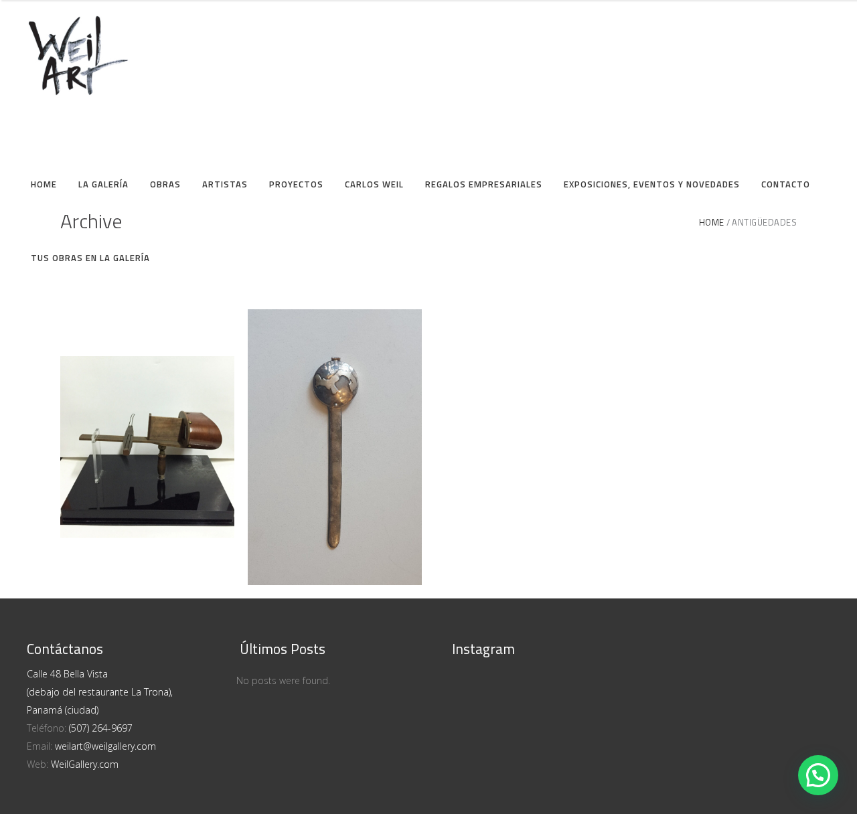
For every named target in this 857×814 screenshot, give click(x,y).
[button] (818, 775)
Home (711, 222)
